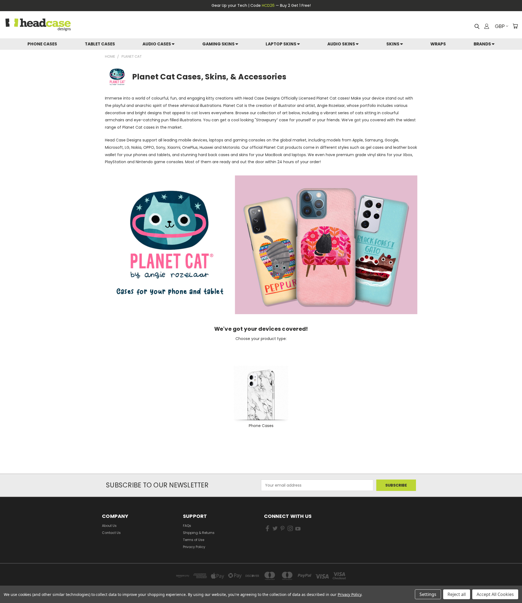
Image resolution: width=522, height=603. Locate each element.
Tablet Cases (100, 44)
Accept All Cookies (495, 594)
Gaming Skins (218, 44)
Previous (507, 578)
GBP (500, 26)
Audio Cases (157, 44)
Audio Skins (341, 44)
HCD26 (268, 5)
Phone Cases (42, 44)
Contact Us (111, 532)
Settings (428, 594)
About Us (109, 525)
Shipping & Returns (199, 532)
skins (393, 44)
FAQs (187, 525)
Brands (483, 44)
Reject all (457, 594)
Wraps (438, 44)
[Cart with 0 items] (515, 26)
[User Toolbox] (486, 26)
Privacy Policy (194, 547)
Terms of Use (193, 539)
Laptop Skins (281, 44)
